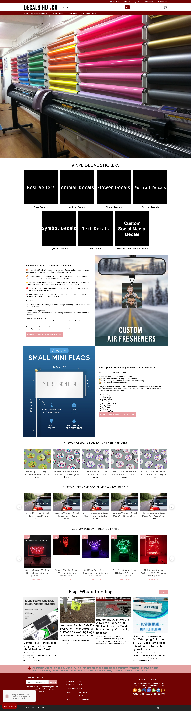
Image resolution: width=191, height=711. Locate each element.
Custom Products (58, 13)
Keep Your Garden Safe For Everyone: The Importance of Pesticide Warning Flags (77, 629)
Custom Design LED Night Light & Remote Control (37, 571)
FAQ (88, 13)
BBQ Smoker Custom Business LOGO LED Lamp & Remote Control (154, 572)
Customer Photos (76, 13)
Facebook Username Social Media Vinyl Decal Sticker (66, 514)
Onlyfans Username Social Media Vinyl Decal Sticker (125, 514)
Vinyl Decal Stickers (39, 13)
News (94, 13)
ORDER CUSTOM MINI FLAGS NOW (117, 414)
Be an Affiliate (84, 699)
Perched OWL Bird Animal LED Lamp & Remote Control (66, 572)
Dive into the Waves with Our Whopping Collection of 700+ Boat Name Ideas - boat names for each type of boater (149, 642)
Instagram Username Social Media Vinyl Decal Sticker (95, 514)
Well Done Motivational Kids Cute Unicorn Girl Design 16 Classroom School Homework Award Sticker (154, 473)
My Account (162, 2)
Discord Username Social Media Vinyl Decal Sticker (37, 514)
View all (163, 592)
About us (126, 2)
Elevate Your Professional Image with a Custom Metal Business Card (39, 646)
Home (26, 13)
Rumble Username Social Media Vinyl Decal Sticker (153, 514)
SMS (80, 689)
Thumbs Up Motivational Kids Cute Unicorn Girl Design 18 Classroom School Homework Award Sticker (95, 473)
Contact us (148, 2)
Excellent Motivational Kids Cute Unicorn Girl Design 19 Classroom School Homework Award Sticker (66, 473)
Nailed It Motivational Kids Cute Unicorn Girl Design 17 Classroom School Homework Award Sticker (124, 473)
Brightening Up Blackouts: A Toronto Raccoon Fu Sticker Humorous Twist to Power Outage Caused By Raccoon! (113, 626)
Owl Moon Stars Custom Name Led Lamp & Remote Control (95, 572)
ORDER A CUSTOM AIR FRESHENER (44, 334)
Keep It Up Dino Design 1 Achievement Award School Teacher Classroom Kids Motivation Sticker (37, 473)
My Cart (137, 2)
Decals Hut (36, 708)
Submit (53, 682)
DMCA (81, 685)
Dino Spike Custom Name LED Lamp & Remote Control (124, 572)
